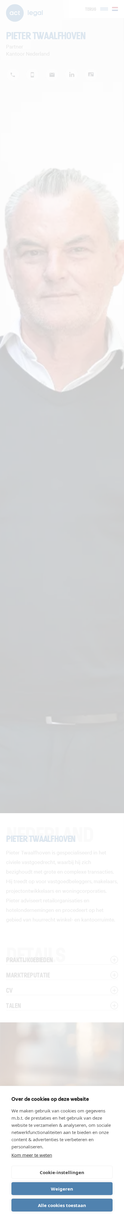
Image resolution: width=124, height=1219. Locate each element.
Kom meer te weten (31, 1155)
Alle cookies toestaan (62, 1205)
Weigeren (62, 1189)
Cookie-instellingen (62, 1172)
